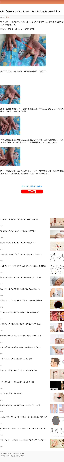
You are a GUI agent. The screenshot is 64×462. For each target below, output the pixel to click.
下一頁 (32, 191)
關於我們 (3, 456)
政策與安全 (8, 456)
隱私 (15, 456)
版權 (17, 456)
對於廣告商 (21, 456)
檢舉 (7, 17)
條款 (12, 456)
